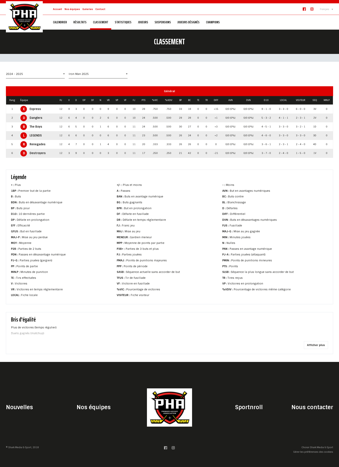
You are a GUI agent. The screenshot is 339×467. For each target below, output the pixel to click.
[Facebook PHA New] (304, 10)
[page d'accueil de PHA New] (24, 16)
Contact (100, 9)
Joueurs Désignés (188, 22)
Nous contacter (312, 407)
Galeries (87, 9)
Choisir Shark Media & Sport (317, 447)
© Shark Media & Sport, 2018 (22, 447)
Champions (213, 22)
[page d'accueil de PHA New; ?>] (169, 407)
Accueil (57, 9)
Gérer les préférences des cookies (313, 451)
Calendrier (60, 22)
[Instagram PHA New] (311, 10)
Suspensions (163, 22)
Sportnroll (249, 407)
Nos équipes (72, 9)
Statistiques (123, 22)
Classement (100, 22)
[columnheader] (12, 100)
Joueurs (143, 22)
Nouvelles (19, 407)
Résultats (80, 22)
